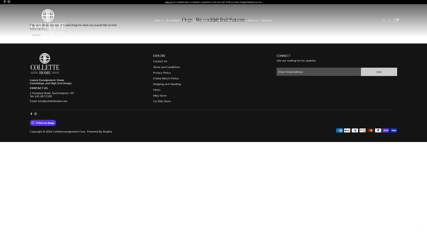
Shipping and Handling (167, 84)
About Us (253, 20)
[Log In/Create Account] (389, 20)
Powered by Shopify (99, 131)
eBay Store (159, 95)
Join (379, 71)
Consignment (206, 20)
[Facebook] (4, 2)
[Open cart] (395, 20)
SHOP (158, 20)
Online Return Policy (166, 78)
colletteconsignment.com (69, 131)
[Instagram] (9, 2)
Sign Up (169, 2)
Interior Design (226, 20)
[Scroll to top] (420, 231)
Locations (266, 20)
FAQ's (156, 89)
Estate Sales (189, 20)
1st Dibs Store (162, 101)
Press (241, 20)
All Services (172, 20)
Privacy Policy (162, 72)
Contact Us (160, 61)
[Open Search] (383, 20)
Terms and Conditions (166, 66)
